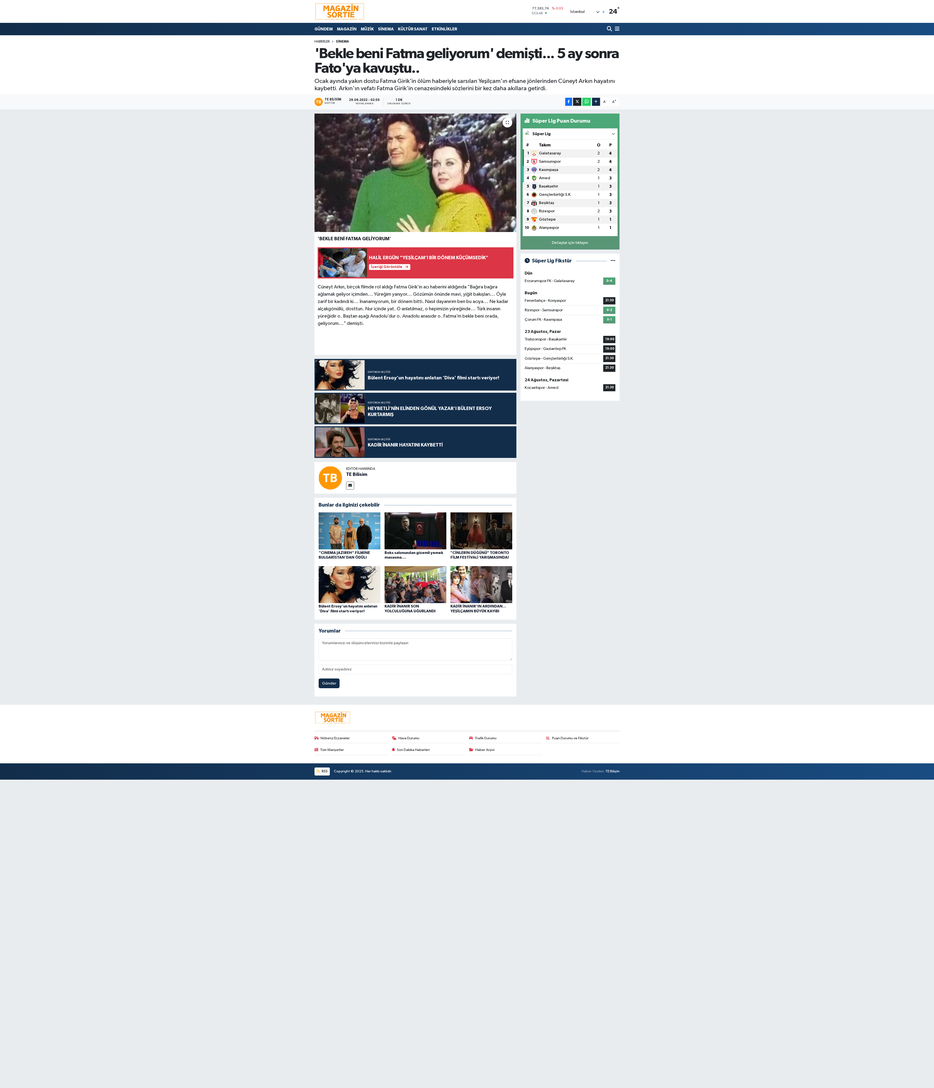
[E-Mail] (350, 486)
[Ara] (610, 29)
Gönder (329, 683)
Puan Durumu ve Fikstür (570, 738)
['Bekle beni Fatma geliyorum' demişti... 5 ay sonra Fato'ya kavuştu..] (415, 173)
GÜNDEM (323, 29)
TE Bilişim (612, 771)
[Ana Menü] (616, 29)
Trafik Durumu (485, 738)
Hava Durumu (408, 738)
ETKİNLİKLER (444, 29)
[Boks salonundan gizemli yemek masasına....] (415, 531)
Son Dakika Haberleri (413, 750)
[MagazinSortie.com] (339, 11)
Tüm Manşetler (332, 750)
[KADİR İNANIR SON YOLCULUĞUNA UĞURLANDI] (415, 584)
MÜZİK (367, 29)
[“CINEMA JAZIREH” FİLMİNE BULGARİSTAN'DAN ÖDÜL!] (349, 531)
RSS (324, 771)
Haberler (322, 41)
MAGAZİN (347, 29)
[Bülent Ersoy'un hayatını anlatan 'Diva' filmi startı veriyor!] (349, 584)
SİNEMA (386, 29)
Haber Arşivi (484, 750)
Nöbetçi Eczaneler (335, 738)
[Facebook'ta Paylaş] (568, 102)
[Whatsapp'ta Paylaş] (586, 102)
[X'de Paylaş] (577, 102)
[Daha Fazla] (596, 102)
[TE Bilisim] (330, 478)
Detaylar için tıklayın (570, 243)
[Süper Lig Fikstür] (613, 261)
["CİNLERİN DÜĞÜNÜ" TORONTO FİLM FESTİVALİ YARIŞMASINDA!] (481, 531)
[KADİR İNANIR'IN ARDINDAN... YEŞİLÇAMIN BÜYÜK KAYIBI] (481, 584)
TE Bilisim (356, 474)
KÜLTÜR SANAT (413, 29)
